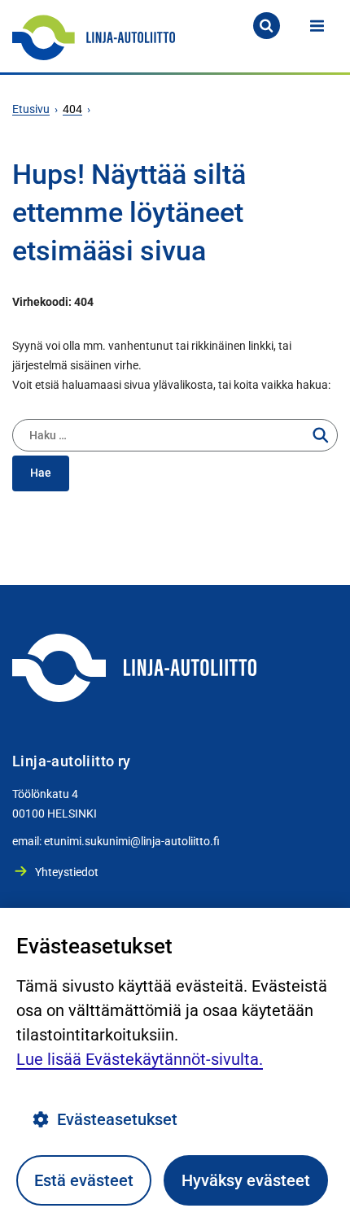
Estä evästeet (83, 1180)
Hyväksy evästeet (246, 1180)
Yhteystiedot (66, 872)
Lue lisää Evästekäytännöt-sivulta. (139, 1059)
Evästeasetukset (117, 1119)
